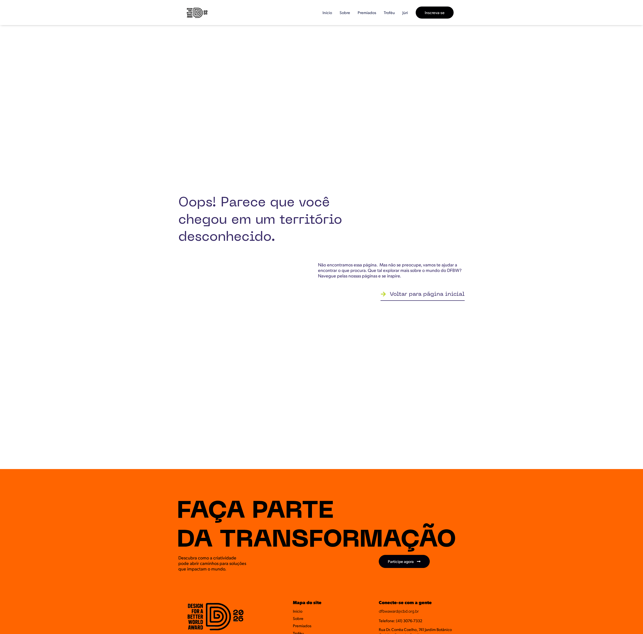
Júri (405, 12)
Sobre (345, 12)
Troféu (389, 12)
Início (327, 12)
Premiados (367, 12)
